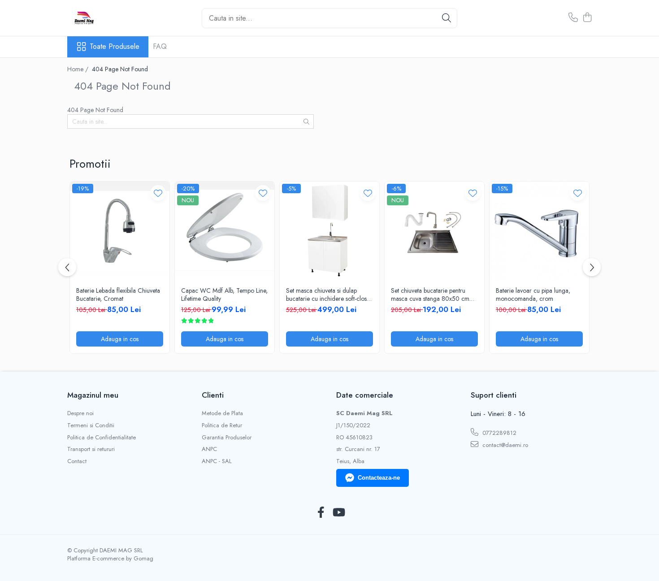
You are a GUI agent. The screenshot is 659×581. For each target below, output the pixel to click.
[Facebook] (321, 513)
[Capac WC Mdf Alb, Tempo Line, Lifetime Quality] (224, 231)
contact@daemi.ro (504, 445)
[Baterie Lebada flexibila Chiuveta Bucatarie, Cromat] (119, 231)
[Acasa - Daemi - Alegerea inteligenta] (112, 18)
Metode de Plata (222, 413)
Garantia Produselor (226, 438)
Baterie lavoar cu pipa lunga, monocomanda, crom (533, 294)
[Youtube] (338, 513)
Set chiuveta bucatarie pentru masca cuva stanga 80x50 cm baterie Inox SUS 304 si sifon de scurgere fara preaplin (433, 294)
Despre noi (80, 413)
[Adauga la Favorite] (158, 193)
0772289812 (498, 433)
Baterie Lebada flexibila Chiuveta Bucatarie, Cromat (118, 294)
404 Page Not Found (120, 69)
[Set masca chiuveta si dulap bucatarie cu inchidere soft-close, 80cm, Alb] (329, 231)
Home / (78, 69)
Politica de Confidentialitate (101, 438)
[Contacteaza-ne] (573, 18)
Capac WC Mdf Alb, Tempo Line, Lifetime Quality (224, 294)
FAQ (160, 46)
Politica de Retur (222, 425)
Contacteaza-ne (379, 477)
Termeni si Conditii (90, 425)
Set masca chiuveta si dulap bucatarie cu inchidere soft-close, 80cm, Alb (328, 294)
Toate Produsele (114, 47)
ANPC (209, 449)
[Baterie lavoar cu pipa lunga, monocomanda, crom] (539, 231)
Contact (77, 461)
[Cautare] (446, 18)
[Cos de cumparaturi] (587, 18)
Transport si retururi (91, 449)
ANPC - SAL (217, 461)
